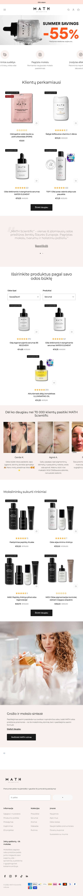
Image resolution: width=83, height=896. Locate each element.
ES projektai (8, 830)
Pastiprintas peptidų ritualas (22, 542)
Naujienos (54, 814)
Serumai (34, 818)
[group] (41, 30)
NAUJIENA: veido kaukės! (41, 2)
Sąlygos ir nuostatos (11, 814)
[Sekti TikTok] (21, 876)
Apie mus (54, 818)
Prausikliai (35, 814)
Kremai (34, 822)
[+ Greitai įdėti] (36, 123)
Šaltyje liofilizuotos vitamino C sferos (61, 134)
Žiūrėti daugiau (41, 207)
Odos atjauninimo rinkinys (61, 542)
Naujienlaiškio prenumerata (61, 826)
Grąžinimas (8, 826)
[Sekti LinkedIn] (27, 876)
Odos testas (55, 822)
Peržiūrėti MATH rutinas (21, 737)
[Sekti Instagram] (10, 876)
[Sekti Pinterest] (15, 876)
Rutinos (34, 830)
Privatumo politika (11, 818)
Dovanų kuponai (57, 830)
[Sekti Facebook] (4, 876)
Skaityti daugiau (14, 729)
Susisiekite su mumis (59, 834)
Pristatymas (8, 822)
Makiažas (34, 826)
